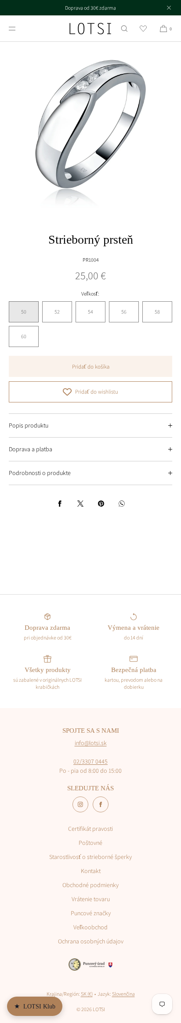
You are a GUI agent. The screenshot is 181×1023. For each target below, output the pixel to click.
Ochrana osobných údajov (90, 941)
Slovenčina (123, 993)
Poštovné (90, 843)
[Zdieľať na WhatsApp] (121, 503)
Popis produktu (28, 425)
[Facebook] (100, 804)
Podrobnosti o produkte (40, 473)
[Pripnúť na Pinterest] (101, 503)
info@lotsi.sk (91, 743)
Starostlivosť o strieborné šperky (90, 857)
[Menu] (19, 28)
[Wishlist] (143, 28)
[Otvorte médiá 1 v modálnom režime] (90, 132)
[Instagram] (80, 804)
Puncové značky (91, 913)
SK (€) (87, 993)
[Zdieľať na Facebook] (59, 503)
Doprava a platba (30, 449)
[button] (124, 28)
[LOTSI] (90, 29)
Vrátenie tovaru (91, 899)
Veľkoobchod (90, 927)
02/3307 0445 (90, 761)
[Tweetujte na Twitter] (80, 503)
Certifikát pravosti (90, 829)
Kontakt (91, 871)
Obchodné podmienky (90, 885)
